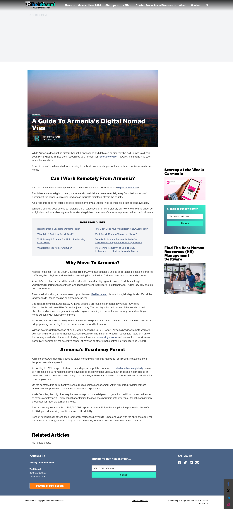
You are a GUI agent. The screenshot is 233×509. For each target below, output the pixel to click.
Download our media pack (50, 485)
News (68, 5)
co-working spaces (106, 337)
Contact (196, 5)
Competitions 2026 (89, 5)
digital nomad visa (127, 188)
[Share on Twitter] (228, 491)
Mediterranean (99, 294)
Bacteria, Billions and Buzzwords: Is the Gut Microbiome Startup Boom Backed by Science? (118, 241)
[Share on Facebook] (228, 484)
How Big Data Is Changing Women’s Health (58, 229)
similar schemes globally (129, 368)
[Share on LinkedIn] (228, 498)
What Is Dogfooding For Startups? (54, 248)
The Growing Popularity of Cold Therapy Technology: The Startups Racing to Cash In (116, 249)
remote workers (108, 157)
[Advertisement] (110, 38)
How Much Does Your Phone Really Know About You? (121, 229)
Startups (110, 5)
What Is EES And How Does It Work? (55, 234)
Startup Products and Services (154, 5)
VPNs (126, 5)
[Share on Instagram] (228, 504)
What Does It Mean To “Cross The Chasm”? (116, 234)
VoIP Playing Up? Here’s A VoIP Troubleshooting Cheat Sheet (61, 241)
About (182, 5)
